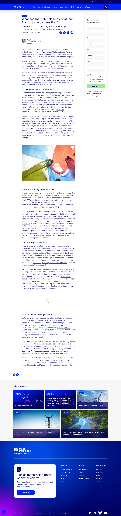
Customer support (84, 478)
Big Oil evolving (43, 112)
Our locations (99, 478)
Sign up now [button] (26, 492)
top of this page (28, 365)
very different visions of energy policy (39, 107)
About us (98, 469)
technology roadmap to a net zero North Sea (50, 262)
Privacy (48, 513)
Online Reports (76, 7)
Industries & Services (43, 7)
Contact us (86, 2)
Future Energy (30, 253)
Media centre (99, 472)
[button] (106, 7)
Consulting (63, 475)
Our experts (99, 481)
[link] (60, 451)
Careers (98, 475)
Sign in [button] (105, 2)
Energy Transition (65, 472)
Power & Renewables (66, 469)
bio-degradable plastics (34, 281)
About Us (32, 7)
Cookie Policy (62, 513)
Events (67, 7)
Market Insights (58, 7)
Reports (62, 481)
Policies (54, 513)
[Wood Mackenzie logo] (19, 6)
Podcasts (81, 475)
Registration (95, 2)
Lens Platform (87, 7)
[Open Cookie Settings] (4, 512)
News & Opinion (83, 469)
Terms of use (40, 513)
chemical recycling (29, 288)
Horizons (81, 472)
